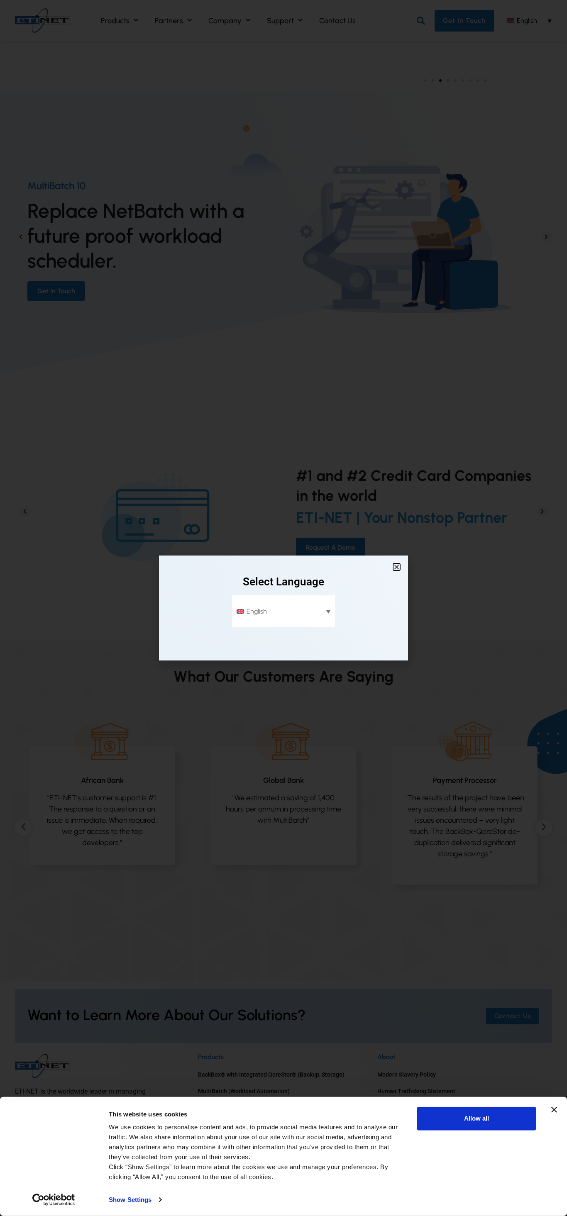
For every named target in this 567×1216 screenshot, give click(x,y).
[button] (396, 567)
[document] (283, 608)
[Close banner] (554, 1110)
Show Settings (130, 1199)
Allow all (476, 1118)
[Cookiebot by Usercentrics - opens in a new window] (53, 1200)
